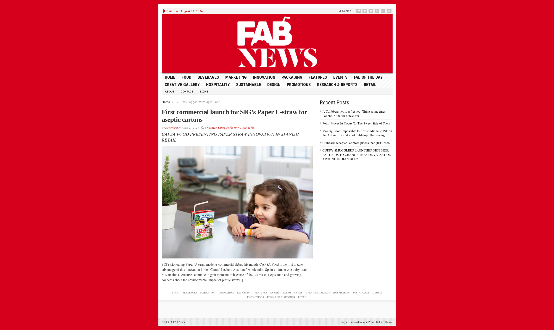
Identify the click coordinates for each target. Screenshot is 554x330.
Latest (221, 127)
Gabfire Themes (384, 322)
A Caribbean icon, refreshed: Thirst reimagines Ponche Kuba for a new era (354, 113)
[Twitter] (365, 10)
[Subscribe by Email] (383, 10)
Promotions (299, 84)
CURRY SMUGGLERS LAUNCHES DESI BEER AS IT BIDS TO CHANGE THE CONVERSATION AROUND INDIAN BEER (356, 154)
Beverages (208, 77)
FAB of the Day (368, 77)
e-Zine (204, 91)
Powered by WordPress (362, 322)
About (169, 91)
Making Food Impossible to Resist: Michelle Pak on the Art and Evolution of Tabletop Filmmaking (357, 133)
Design (273, 84)
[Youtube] (377, 10)
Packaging (292, 77)
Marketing (236, 77)
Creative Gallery (182, 84)
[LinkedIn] (371, 10)
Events (340, 77)
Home (166, 101)
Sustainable (248, 84)
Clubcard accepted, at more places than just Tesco (356, 142)
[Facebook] (359, 10)
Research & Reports (337, 84)
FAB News (178, 322)
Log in (344, 322)
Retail (370, 84)
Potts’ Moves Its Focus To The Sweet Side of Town (356, 123)
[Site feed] (390, 10)
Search (346, 11)
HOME (170, 77)
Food (186, 77)
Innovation (264, 77)
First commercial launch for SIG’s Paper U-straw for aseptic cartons (234, 115)
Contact (187, 91)
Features (318, 77)
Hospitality (218, 84)
